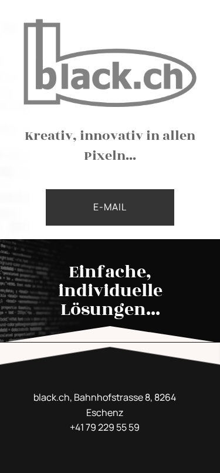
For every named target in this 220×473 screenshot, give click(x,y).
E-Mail (110, 206)
